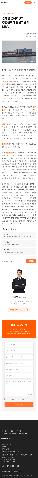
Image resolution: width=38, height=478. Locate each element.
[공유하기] (11, 261)
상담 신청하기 (19, 405)
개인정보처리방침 (14, 399)
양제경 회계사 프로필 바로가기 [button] (19, 310)
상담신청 (28, 2)
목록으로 (31, 261)
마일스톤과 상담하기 (18, 471)
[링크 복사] (7, 261)
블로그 (6, 431)
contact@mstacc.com (8, 461)
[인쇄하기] (3, 261)
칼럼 (3, 14)
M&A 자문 (10, 14)
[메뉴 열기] (34, 3)
